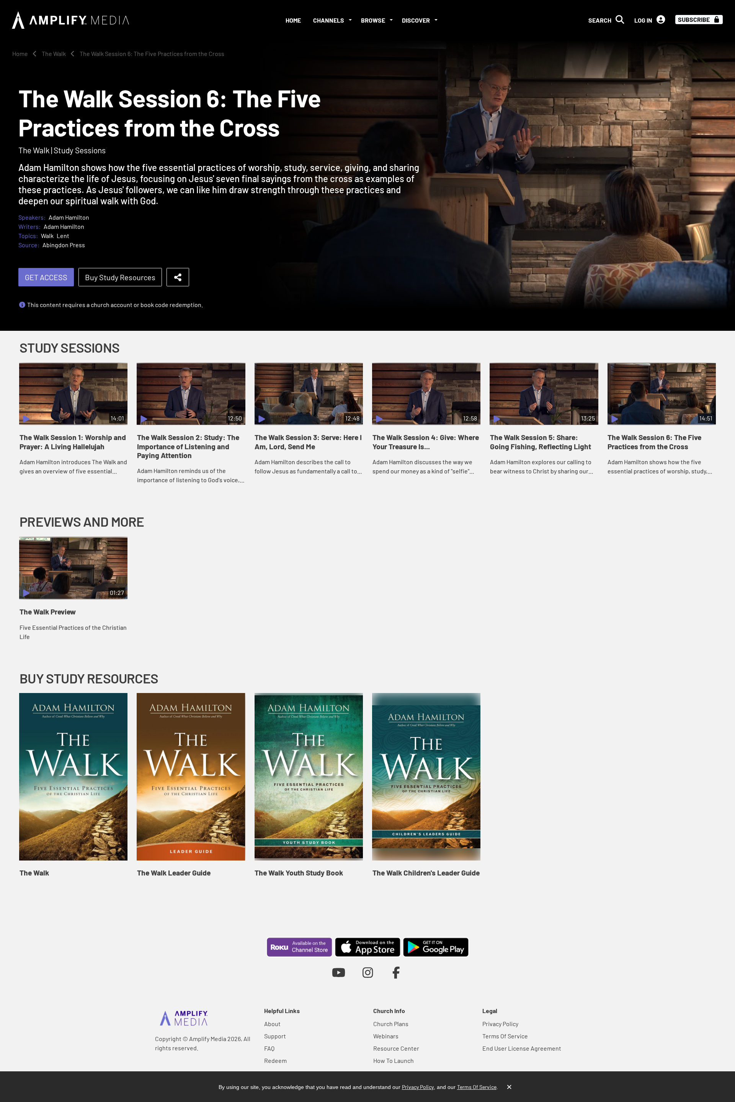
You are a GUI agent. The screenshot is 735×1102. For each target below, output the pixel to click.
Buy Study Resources (120, 277)
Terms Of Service (505, 1036)
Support (275, 1036)
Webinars (386, 1036)
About (272, 1023)
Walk (47, 235)
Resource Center (396, 1048)
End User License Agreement (521, 1048)
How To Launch (393, 1060)
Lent (63, 235)
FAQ (269, 1048)
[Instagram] (367, 972)
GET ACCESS (46, 277)
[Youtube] (338, 972)
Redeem (275, 1060)
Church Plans (390, 1023)
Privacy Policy (500, 1023)
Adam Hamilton (69, 217)
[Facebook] (396, 972)
